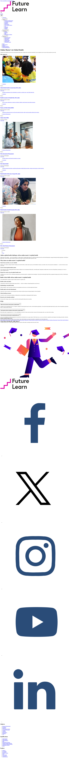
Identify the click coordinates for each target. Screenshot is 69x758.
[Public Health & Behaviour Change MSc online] (23, 168)
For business (4, 751)
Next (3, 253)
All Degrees (4, 17)
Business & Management (6, 114)
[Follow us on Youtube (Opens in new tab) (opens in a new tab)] (35, 655)
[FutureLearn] (14, 388)
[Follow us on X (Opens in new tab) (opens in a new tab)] (35, 522)
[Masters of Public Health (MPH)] (18, 102)
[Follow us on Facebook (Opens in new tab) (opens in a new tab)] (35, 455)
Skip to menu (7, 0)
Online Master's (4, 739)
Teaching (3, 730)
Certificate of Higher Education (7, 744)
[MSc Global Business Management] (19, 240)
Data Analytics (4, 732)
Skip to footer (11, 0)
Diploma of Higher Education (7, 743)
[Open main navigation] (1, 15)
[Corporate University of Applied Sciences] (14, 11)
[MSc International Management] (17, 148)
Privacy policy (4, 754)
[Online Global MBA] (20, 112)
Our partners (4, 752)
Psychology (4, 160)
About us (3, 750)
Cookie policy (4, 755)
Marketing (4, 733)
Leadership (4, 731)
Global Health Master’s (6, 47)
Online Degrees (4, 44)
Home (3, 43)
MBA (3, 741)
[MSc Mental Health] (11, 158)
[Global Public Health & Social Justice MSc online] (19, 82)
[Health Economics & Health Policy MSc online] (18, 92)
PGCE (3, 746)
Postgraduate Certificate (6, 742)
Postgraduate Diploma (5, 745)
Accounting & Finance (6, 729)
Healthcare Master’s (5, 46)
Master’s (3, 45)
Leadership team (5, 756)
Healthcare (4, 94)
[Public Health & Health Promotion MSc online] (19, 204)
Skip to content (2, 0)
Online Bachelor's (5, 740)
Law (3, 734)
